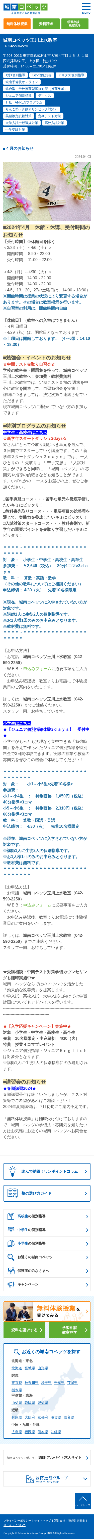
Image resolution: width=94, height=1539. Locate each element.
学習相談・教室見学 (74, 23)
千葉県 (59, 1383)
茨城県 (72, 1383)
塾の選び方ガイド (37, 1193)
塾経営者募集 (76, 1520)
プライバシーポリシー (17, 1520)
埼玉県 (46, 1383)
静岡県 (30, 1403)
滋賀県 (56, 1417)
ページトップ (82, 1505)
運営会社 (59, 1520)
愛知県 (43, 1403)
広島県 (17, 1432)
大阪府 (30, 1417)
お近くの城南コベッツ (35, 1257)
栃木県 (17, 1390)
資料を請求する (24, 1330)
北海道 (17, 1368)
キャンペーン (28, 1284)
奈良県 (69, 1417)
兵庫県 (17, 1417)
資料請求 (46, 24)
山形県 (43, 1368)
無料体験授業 (17, 24)
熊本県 (43, 1432)
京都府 (43, 1417)
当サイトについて (15, 1525)
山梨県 (17, 1403)
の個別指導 (32, 1216)
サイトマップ (42, 1520)
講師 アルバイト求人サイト (44, 1457)
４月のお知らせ (20, 148)
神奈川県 (32, 1383)
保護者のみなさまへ (33, 1271)
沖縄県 (56, 1432)
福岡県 (30, 1432)
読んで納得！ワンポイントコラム (50, 1171)
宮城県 (30, 1368)
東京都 (17, 1383)
